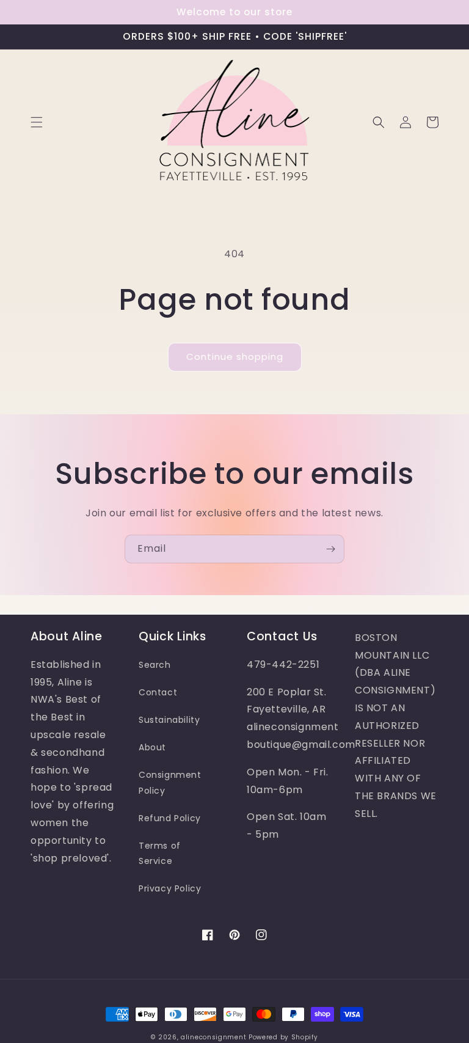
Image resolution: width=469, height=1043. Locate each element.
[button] (36, 122)
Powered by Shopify (283, 1037)
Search (155, 665)
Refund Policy (170, 818)
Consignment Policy (170, 782)
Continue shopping (234, 356)
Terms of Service (160, 853)
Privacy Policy (170, 888)
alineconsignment (213, 1037)
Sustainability (169, 720)
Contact (158, 692)
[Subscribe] (330, 549)
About (152, 747)
